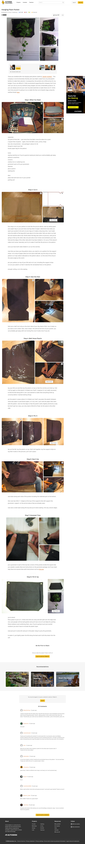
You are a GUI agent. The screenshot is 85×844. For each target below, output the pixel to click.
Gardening (14, 12)
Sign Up (80, 2)
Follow (18, 68)
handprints (26, 723)
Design (33, 828)
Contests (25, 2)
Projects (18, 2)
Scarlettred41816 (27, 786)
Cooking (42, 824)
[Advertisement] (75, 94)
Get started (57, 826)
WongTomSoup (26, 710)
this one (41, 569)
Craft (33, 830)
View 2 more (53, 220)
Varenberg (25, 805)
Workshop (34, 826)
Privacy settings (39, 841)
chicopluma (26, 767)
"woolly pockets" (47, 76)
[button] (62, 15)
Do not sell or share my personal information (54, 841)
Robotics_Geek (26, 795)
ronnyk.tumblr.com (16, 72)
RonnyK (5, 12)
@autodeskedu (76, 827)
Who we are (57, 832)
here (18, 92)
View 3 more (56, 611)
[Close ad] (84, 77)
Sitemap (56, 830)
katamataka (26, 756)
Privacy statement (30, 841)
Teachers (31, 2)
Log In (74, 2)
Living (9, 12)
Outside (42, 828)
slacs (24, 745)
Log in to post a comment (43, 815)
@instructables (76, 824)
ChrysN (25, 776)
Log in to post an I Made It (42, 656)
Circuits (33, 824)
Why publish (57, 824)
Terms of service (21, 841)
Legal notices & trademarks (72, 841)
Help (56, 828)
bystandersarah (27, 733)
